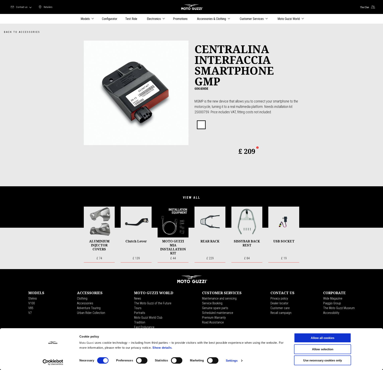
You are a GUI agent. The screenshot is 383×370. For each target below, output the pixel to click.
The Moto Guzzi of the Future (152, 303)
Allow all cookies (322, 338)
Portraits (139, 313)
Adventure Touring (89, 308)
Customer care (280, 308)
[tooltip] (201, 125)
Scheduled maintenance (217, 313)
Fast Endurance (144, 327)
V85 (30, 308)
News (137, 298)
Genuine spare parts (215, 308)
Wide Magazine (332, 298)
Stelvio (32, 298)
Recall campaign (280, 313)
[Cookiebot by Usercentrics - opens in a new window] (53, 362)
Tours (137, 308)
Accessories (85, 303)
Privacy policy (279, 298)
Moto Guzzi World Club (148, 317)
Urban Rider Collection (91, 313)
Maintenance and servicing (219, 298)
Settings (232, 360)
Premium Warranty (214, 317)
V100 (31, 303)
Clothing (82, 298)
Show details (162, 347)
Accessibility (331, 313)
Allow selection (322, 349)
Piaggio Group (332, 303)
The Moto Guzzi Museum (339, 308)
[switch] (141, 360)
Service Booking (212, 303)
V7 (30, 313)
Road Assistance (213, 322)
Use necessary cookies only (322, 360)
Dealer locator (279, 303)
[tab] (201, 125)
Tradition (139, 322)
